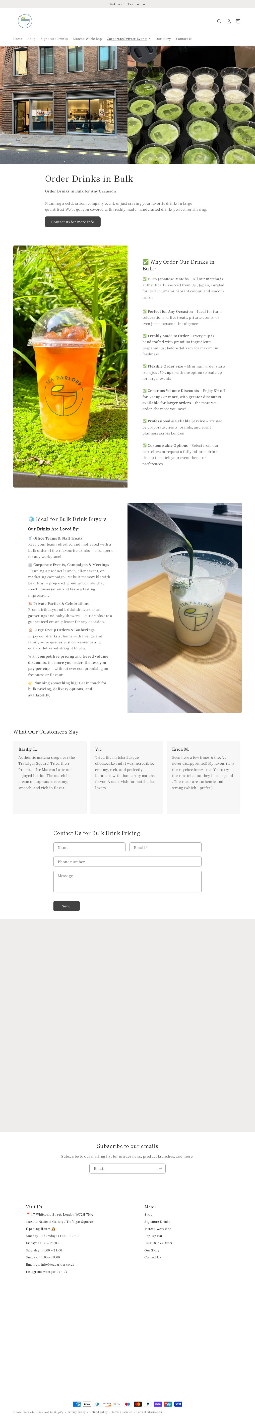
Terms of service (122, 1412)
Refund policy (99, 1412)
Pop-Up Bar (153, 1236)
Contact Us (152, 1257)
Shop (148, 1214)
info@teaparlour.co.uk (57, 1264)
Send (66, 906)
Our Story (152, 1250)
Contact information (149, 1412)
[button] (128, 38)
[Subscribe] (160, 1169)
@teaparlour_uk (55, 1271)
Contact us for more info (72, 221)
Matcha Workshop (158, 1229)
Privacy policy (76, 1412)
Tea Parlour (30, 1412)
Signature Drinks (157, 1221)
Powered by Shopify (51, 1412)
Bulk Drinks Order (158, 1243)
